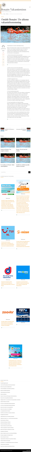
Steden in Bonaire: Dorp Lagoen (5, 440)
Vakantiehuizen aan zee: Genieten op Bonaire (7, 416)
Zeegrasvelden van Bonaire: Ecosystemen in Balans (8, 438)
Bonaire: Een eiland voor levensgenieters (7, 407)
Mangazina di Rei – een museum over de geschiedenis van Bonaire (10, 399)
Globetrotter (3, 48)
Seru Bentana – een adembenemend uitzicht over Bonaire (9, 442)
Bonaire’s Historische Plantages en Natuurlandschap (8, 396)
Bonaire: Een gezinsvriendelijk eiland (6, 386)
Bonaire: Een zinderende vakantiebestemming (7, 446)
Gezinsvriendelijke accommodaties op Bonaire (7, 388)
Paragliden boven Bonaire (4, 414)
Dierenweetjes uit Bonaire (5, 420)
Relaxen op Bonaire (3, 394)
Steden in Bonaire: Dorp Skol (5, 401)
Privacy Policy (10, 450)
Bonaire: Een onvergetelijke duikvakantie (7, 397)
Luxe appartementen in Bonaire (5, 410)
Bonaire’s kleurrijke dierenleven (5, 390)
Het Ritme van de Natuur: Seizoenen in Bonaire (8, 412)
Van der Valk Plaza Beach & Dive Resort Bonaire (8, 384)
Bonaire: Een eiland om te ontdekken (6, 409)
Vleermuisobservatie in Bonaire (5, 392)
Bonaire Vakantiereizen (13, 9)
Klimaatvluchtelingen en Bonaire (5, 422)
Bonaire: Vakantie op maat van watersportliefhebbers (9, 433)
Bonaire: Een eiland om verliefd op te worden (7, 429)
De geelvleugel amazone (4, 383)
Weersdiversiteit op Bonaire (5, 444)
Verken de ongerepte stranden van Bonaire (7, 427)
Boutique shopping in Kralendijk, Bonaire (7, 435)
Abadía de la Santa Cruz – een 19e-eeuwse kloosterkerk (9, 418)
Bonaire (2, 16)
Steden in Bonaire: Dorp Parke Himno (6, 425)
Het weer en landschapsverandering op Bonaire (8, 403)
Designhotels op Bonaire (4, 431)
